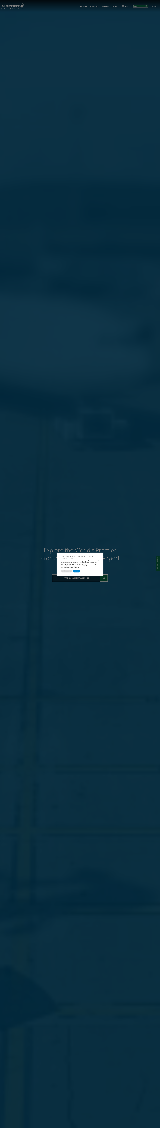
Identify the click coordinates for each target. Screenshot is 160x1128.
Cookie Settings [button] (66, 571)
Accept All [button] (76, 571)
